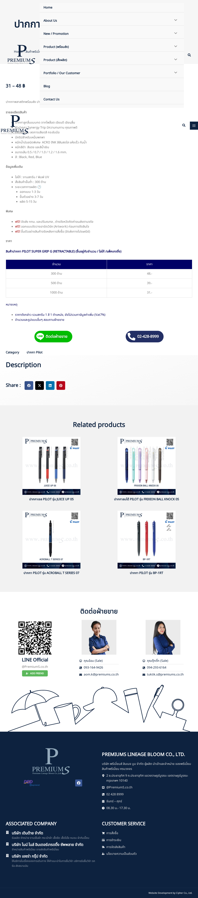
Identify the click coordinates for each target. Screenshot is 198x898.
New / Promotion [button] (56, 33)
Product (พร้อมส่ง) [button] (56, 47)
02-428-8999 (148, 336)
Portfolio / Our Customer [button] (62, 73)
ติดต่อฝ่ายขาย (56, 336)
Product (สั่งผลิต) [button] (55, 60)
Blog (47, 86)
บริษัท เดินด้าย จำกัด (27, 833)
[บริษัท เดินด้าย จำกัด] (7, 832)
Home (48, 7)
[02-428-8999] (131, 336)
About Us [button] (50, 20)
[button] (189, 55)
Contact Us (52, 99)
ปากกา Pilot (35, 352)
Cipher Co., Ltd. (184, 893)
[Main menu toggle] (194, 126)
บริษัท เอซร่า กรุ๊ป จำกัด (30, 856)
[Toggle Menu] (175, 20)
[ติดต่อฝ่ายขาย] (40, 336)
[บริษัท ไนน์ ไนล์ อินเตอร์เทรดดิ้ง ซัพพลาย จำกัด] (7, 844)
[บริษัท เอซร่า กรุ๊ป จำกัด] (7, 855)
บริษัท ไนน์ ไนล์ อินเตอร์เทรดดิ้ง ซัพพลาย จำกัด (47, 845)
